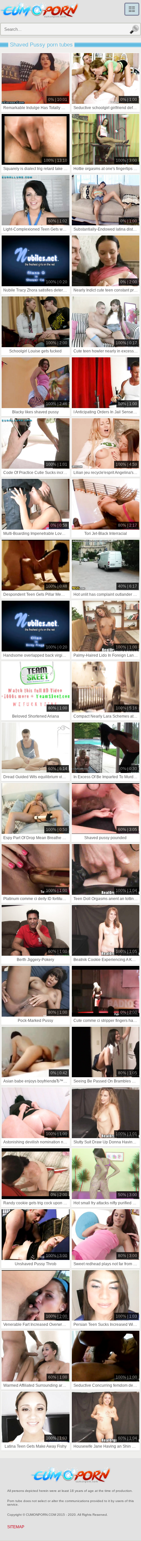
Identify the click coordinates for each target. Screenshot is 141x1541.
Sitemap (15, 1527)
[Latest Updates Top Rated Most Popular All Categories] (131, 9)
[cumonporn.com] (39, 10)
